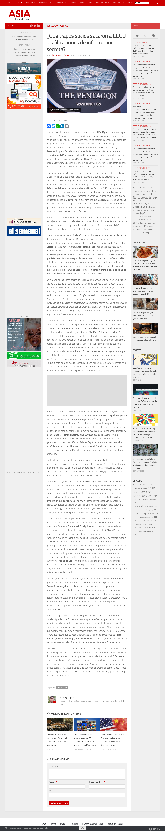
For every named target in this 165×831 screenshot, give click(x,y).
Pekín (142, 223)
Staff (44, 824)
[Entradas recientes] (145, 36)
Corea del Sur (118, 2)
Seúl (151, 226)
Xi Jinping (146, 233)
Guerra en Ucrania (141, 210)
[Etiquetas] (154, 36)
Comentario (54, 766)
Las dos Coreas (144, 219)
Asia (149, 188)
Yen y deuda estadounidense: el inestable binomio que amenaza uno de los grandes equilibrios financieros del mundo (145, 112)
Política (20, 2)
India (135, 214)
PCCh (138, 223)
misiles (153, 220)
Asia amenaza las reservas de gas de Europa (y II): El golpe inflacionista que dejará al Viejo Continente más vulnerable (145, 70)
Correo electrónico (97, 782)
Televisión (73, 824)
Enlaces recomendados (92, 824)
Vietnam (140, 233)
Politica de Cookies (115, 824)
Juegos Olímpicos (148, 514)
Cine (134, 194)
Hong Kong (150, 210)
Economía (30, 2)
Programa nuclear (152, 223)
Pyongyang (140, 226)
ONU (135, 223)
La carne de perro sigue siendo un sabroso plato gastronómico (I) (143, 315)
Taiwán (130, 2)
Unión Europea (142, 531)
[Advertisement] (116, 14)
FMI (156, 207)
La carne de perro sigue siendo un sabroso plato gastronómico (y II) (143, 291)
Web (51, 791)
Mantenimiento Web (16, 472)
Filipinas (152, 207)
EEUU (135, 203)
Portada (10, 2)
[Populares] (137, 36)
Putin (134, 226)
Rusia (147, 226)
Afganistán (136, 188)
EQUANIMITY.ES (32, 472)
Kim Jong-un (145, 217)
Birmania (154, 188)
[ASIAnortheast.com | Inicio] (19, 15)
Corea (137, 194)
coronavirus (137, 201)
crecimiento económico (149, 201)
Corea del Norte (102, 2)
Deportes (61, 2)
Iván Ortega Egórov (60, 55)
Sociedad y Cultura (46, 2)
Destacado (52, 26)
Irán (138, 214)
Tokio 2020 (143, 230)
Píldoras (72, 2)
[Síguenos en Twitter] (35, 25)
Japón (89, 2)
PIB (145, 223)
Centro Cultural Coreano (140, 191)
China (81, 2)
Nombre (53, 782)
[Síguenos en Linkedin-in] (38, 25)
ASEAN (145, 188)
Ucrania (149, 230)
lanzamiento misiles (145, 517)
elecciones (141, 204)
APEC (141, 188)
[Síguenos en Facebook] (31, 25)
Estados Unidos (62, 688)
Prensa (53, 824)
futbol (134, 210)
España (147, 204)
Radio (62, 824)
